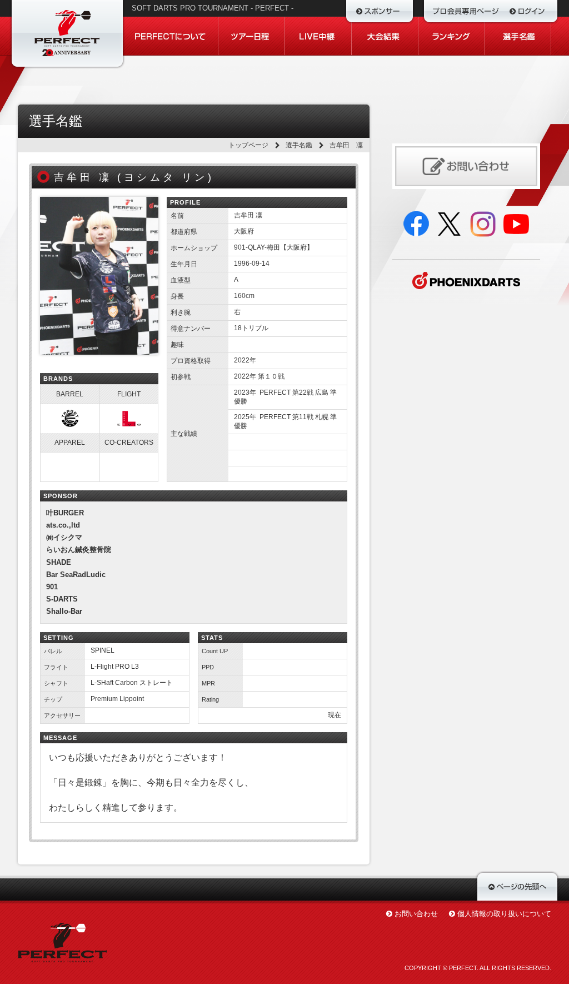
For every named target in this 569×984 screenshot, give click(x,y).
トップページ (248, 145)
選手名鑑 (299, 145)
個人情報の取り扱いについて (504, 914)
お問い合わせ (416, 914)
